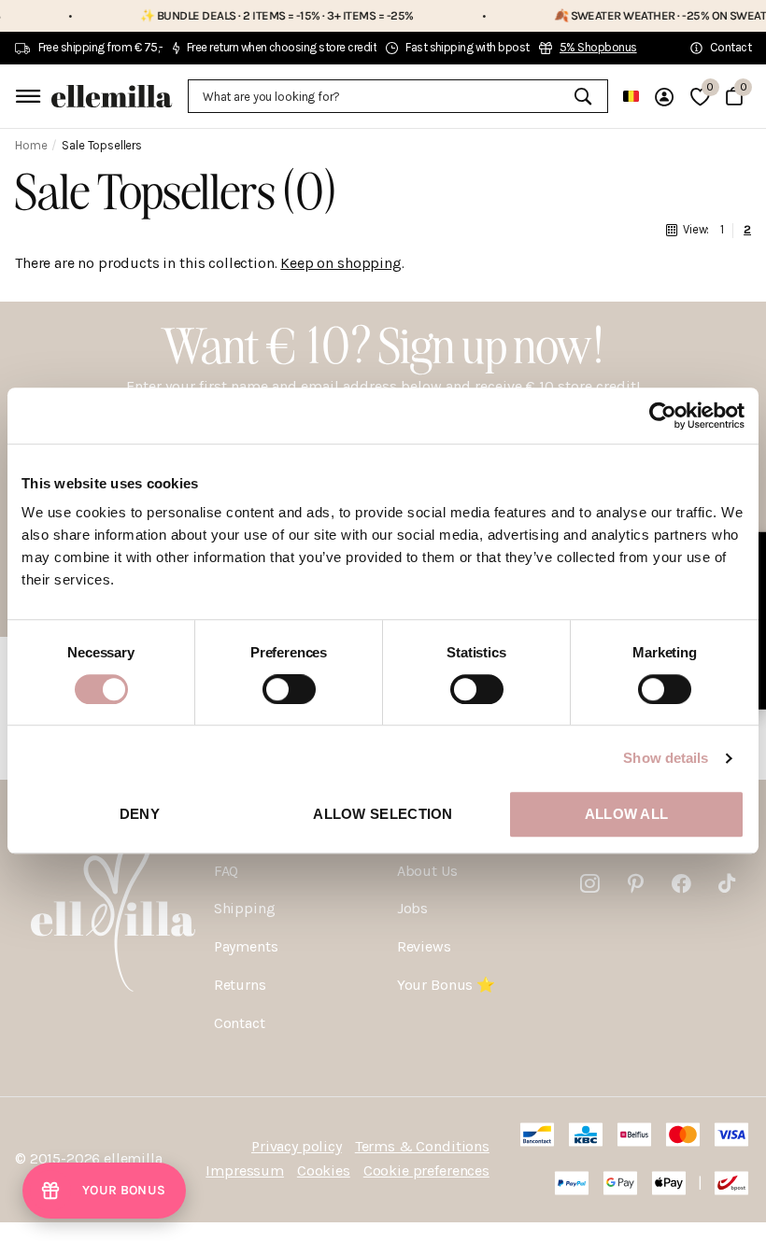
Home (31, 145)
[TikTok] (726, 884)
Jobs (412, 908)
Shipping (245, 908)
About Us (427, 871)
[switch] (289, 689)
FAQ (226, 871)
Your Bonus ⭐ (446, 985)
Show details (665, 758)
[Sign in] (664, 97)
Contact (239, 1023)
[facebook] (681, 884)
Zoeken (582, 96)
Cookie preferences (426, 1170)
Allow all (627, 814)
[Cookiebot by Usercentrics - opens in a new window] (663, 416)
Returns (240, 985)
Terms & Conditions (422, 1146)
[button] (104, 1191)
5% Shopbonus (598, 47)
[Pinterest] (636, 884)
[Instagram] (590, 884)
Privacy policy (296, 1146)
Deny (140, 814)
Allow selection (383, 814)
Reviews (424, 946)
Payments (246, 946)
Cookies (323, 1170)
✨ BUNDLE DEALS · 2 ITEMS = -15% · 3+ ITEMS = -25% (256, 15)
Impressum (245, 1170)
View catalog (25, 96)
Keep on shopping (340, 263)
